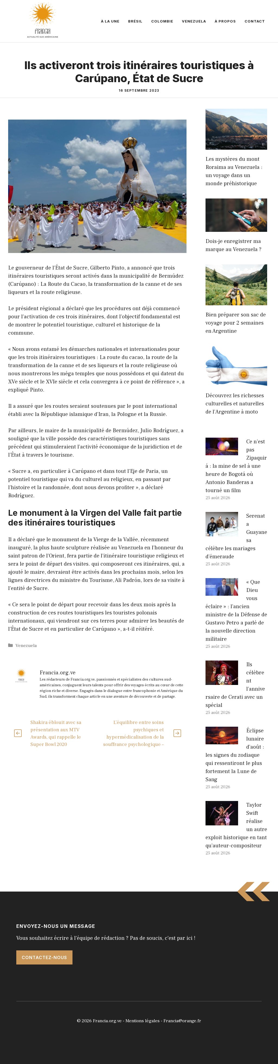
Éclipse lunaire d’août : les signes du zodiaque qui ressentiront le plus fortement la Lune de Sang (235, 755)
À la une (110, 21)
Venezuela (194, 21)
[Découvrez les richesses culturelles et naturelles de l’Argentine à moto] (236, 382)
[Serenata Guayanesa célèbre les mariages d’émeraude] (222, 532)
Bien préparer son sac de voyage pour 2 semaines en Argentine (236, 323)
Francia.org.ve (107, 1021)
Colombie (162, 21)
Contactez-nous (44, 957)
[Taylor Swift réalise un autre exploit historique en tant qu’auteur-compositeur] (222, 821)
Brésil (135, 21)
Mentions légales (142, 1021)
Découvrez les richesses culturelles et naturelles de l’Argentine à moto (235, 403)
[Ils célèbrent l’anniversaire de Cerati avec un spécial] (222, 680)
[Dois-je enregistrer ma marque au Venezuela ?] (236, 227)
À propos (225, 21)
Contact (255, 21)
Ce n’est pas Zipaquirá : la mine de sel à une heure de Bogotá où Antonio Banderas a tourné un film (236, 466)
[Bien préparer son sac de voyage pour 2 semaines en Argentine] (236, 301)
